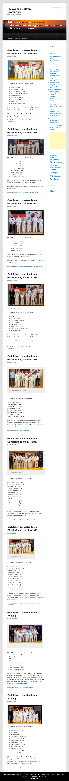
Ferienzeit (57, 159)
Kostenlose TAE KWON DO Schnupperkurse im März (56, 127)
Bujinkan (53, 157)
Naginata (52, 167)
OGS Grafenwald (57, 167)
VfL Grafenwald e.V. (55, 60)
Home (9, 35)
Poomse (38, 35)
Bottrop (24, 603)
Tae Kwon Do (37, 119)
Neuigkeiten (15, 119)
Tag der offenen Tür (54, 188)
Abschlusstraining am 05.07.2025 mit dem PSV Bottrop (55, 71)
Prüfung (31, 119)
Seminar (59, 176)
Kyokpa (56, 165)
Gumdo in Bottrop (17, 35)
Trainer (57, 35)
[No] (67, 777)
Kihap (51, 165)
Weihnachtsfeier (53, 194)
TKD (14, 121)
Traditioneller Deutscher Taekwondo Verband (55, 56)
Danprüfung (25, 519)
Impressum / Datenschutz (20, 38)
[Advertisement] (58, 140)
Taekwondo (10, 121)
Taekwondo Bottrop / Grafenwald (19, 10)
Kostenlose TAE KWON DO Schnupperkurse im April (56, 115)
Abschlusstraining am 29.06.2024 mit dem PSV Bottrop (55, 91)
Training (10, 38)
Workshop (52, 196)
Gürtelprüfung (25, 119)
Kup (53, 165)
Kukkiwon (52, 53)
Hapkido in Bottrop (29, 35)
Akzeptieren (34, 778)
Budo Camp (56, 155)
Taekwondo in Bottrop (48, 35)
